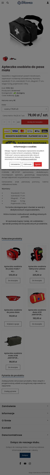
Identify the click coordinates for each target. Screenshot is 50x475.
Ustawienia (15, 164)
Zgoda (37, 164)
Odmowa (27, 164)
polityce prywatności (29, 159)
